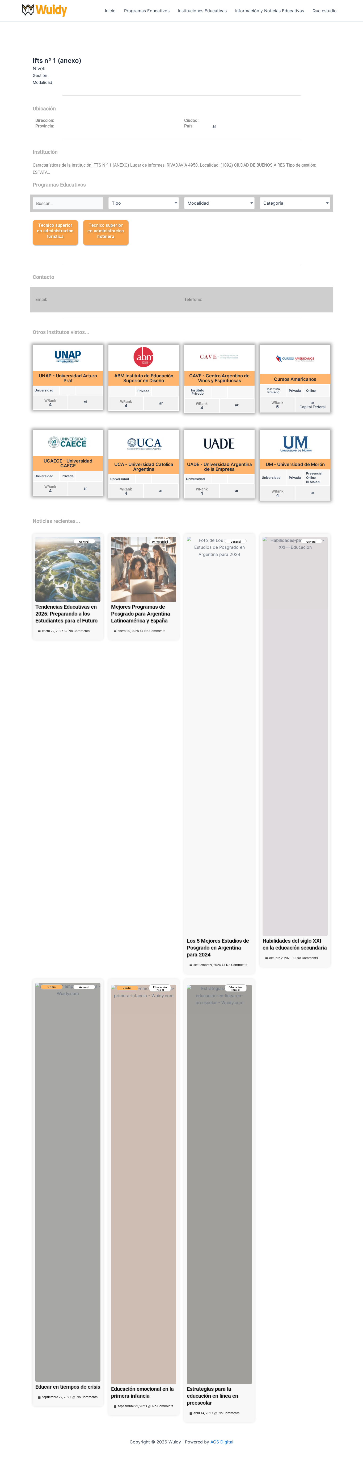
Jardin (127, 988)
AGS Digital (221, 1442)
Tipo (116, 203)
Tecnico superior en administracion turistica (55, 231)
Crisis (52, 986)
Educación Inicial (160, 988)
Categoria (273, 203)
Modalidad (198, 203)
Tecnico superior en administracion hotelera (105, 231)
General (84, 541)
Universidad (160, 541)
